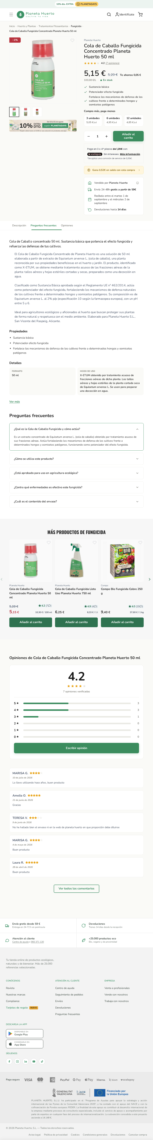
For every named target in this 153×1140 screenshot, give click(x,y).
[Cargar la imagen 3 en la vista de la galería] (37, 112)
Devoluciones (63, 1007)
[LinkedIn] (25, 1061)
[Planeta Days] (42, 126)
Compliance (12, 1001)
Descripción (19, 225)
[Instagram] (17, 1061)
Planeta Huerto (92, 40)
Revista (10, 988)
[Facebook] (9, 1061)
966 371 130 (37, 941)
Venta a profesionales (117, 988)
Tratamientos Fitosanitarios (53, 26)
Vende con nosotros (116, 994)
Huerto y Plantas (27, 26)
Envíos (59, 1001)
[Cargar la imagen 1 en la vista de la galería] (14, 112)
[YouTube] (34, 1061)
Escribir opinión (76, 748)
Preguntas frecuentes (44, 225)
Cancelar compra (138, 1134)
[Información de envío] (137, 183)
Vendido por (111, 183)
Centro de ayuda (20, 941)
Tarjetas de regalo (21, 1007)
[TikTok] (42, 1061)
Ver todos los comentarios (76, 888)
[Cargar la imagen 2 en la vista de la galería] (26, 112)
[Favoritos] (72, 40)
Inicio (12, 26)
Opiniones (67, 225)
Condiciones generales (95, 1134)
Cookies (75, 1134)
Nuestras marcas (15, 994)
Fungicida (76, 26)
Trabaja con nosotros (116, 1001)
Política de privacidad (56, 1134)
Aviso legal (35, 1134)
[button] (11, 14)
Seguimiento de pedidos (69, 994)
